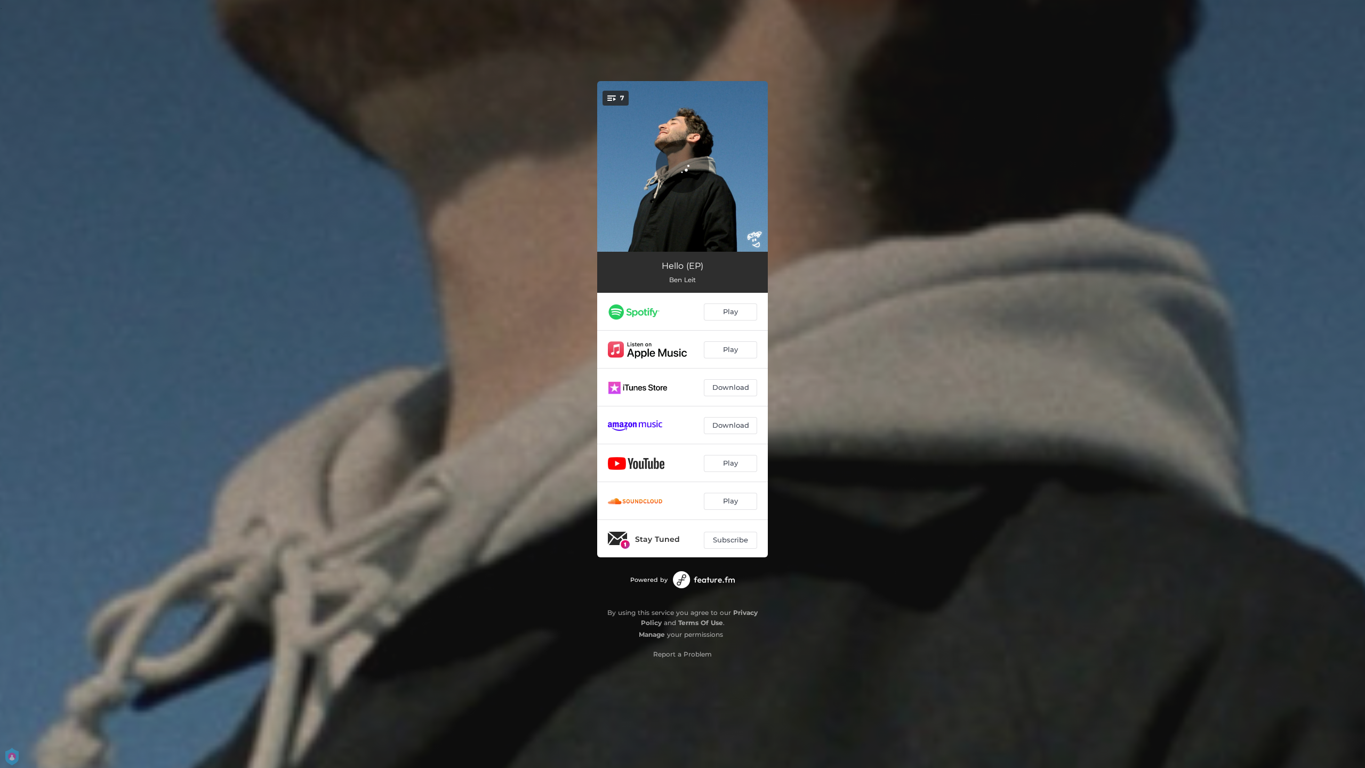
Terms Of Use (700, 623)
